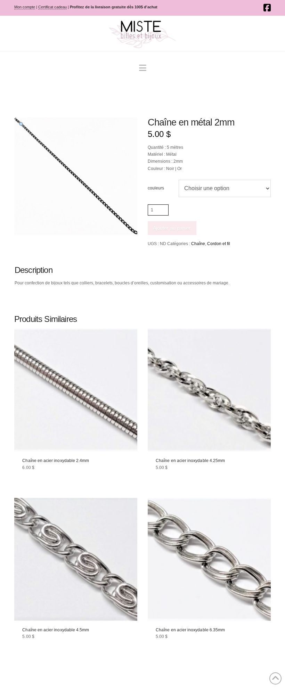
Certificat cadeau (52, 7)
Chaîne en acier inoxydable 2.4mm (55, 460)
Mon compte (24, 7)
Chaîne (198, 243)
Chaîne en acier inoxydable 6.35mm (190, 630)
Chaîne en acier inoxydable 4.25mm (190, 460)
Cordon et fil (218, 243)
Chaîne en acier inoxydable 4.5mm (55, 630)
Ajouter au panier (172, 228)
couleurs (156, 188)
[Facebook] (267, 7)
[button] (143, 68)
